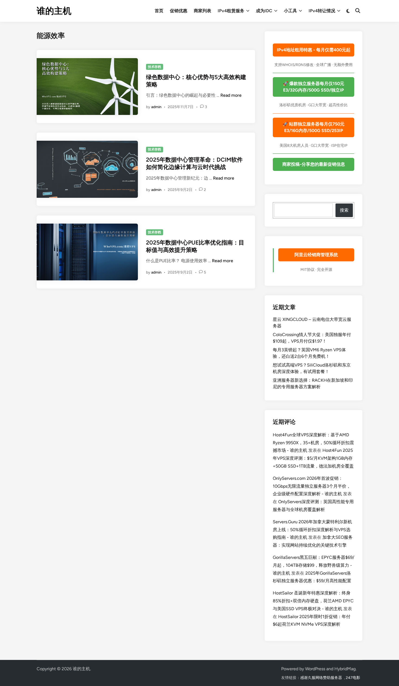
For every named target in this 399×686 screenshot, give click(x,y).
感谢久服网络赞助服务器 (321, 677)
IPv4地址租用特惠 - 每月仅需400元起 (313, 49)
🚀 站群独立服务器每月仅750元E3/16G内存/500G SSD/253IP (313, 127)
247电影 (353, 677)
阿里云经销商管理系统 (316, 254)
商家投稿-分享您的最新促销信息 (313, 164)
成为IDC (264, 10)
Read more (231, 95)
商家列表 (202, 10)
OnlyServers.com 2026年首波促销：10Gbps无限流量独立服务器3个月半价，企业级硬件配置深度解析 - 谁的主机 (312, 486)
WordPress (315, 668)
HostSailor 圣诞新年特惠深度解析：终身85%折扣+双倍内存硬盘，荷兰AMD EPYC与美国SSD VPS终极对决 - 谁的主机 (313, 600)
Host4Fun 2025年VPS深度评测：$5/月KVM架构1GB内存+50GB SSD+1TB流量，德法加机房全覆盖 (313, 458)
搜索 (344, 210)
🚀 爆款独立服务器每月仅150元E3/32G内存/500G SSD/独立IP (313, 87)
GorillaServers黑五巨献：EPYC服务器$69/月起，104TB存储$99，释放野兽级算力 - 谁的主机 (313, 565)
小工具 (290, 10)
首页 (159, 10)
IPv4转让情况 (322, 10)
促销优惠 (178, 10)
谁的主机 (54, 11)
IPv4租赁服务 (231, 10)
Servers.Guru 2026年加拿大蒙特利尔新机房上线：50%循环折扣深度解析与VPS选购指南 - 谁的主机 (312, 529)
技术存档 (154, 67)
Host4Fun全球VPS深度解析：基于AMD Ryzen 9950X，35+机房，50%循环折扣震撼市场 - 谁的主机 (313, 442)
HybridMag (345, 668)
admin (156, 107)
